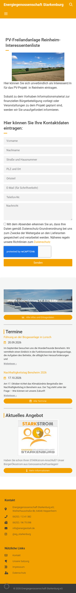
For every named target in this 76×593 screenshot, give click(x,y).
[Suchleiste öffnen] (71, 4)
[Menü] (6, 13)
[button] (6, 586)
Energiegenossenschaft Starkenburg (33, 4)
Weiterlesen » (10, 363)
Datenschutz (42, 242)
